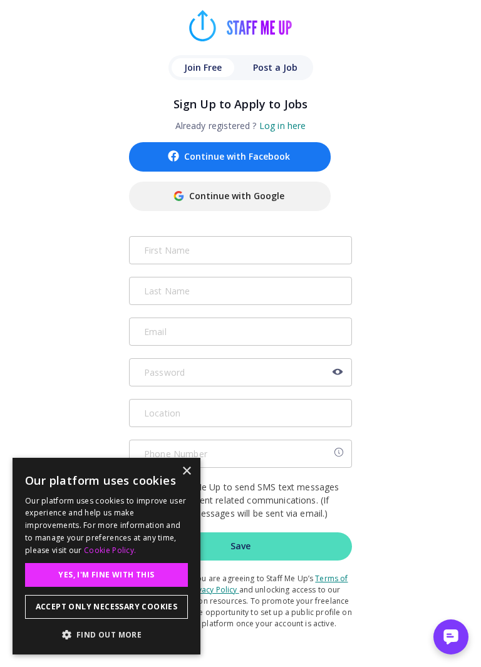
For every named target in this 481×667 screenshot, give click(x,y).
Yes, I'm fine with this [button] (106, 574)
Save (240, 546)
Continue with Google (236, 196)
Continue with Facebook (237, 156)
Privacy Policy (212, 589)
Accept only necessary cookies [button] (107, 606)
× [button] (186, 471)
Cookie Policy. (110, 550)
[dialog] (106, 556)
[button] (106, 634)
